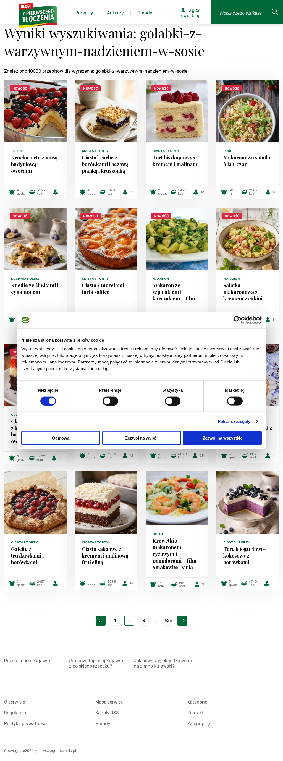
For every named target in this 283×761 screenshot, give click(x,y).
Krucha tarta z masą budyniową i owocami (34, 164)
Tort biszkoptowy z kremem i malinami (176, 161)
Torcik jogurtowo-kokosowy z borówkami (244, 556)
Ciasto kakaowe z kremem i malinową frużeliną (105, 556)
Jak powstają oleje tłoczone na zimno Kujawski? (163, 663)
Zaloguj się (198, 723)
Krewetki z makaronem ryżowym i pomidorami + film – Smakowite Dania (177, 554)
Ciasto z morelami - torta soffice (105, 288)
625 (168, 620)
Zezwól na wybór (141, 438)
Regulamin (15, 712)
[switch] (110, 400)
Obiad (158, 534)
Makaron (161, 279)
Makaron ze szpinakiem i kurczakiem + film (174, 292)
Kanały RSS (107, 712)
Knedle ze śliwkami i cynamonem (34, 288)
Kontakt (195, 712)
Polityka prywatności (26, 723)
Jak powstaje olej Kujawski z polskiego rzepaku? (97, 663)
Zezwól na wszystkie (222, 438)
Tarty (16, 151)
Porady (103, 723)
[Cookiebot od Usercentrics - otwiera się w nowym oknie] (237, 320)
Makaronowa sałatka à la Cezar (247, 161)
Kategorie (197, 702)
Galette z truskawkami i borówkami (27, 556)
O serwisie (14, 702)
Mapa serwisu (110, 702)
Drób (227, 151)
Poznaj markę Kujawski (28, 660)
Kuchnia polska (25, 279)
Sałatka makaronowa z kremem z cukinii (243, 292)
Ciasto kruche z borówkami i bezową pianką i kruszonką (105, 164)
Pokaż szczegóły (234, 421)
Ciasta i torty (95, 151)
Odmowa (60, 438)
